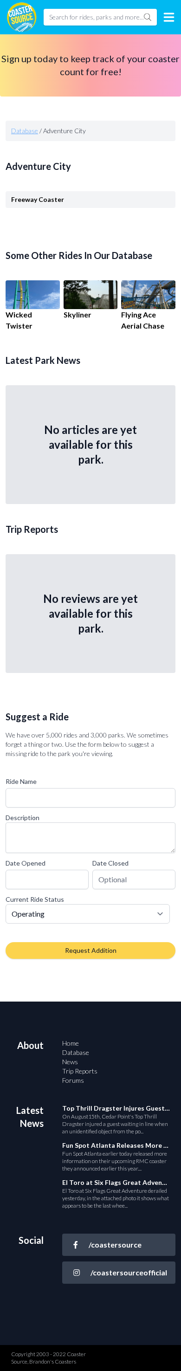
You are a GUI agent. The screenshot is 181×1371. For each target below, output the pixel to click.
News (70, 1062)
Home (70, 1043)
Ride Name (21, 781)
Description (22, 817)
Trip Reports (79, 1071)
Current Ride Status (35, 899)
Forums (73, 1080)
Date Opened (25, 863)
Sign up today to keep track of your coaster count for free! (90, 65)
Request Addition (90, 950)
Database (24, 131)
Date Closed (110, 863)
